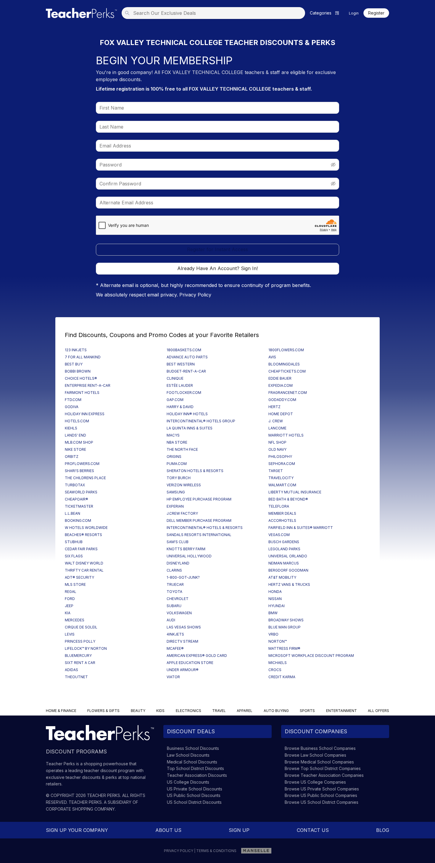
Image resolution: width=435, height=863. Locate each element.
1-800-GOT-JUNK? (183, 577)
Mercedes (74, 620)
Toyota (174, 591)
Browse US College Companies (315, 782)
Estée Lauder (180, 385)
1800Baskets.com (184, 350)
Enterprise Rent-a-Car (87, 385)
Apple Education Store (190, 662)
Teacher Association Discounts (197, 775)
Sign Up (239, 830)
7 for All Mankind (83, 357)
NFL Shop (277, 442)
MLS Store (75, 584)
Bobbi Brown (78, 371)
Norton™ (277, 641)
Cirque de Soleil (81, 627)
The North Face (182, 449)
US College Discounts (188, 782)
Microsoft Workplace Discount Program (311, 655)
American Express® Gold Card (197, 655)
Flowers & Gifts (103, 710)
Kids (160, 710)
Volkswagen (179, 613)
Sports (307, 710)
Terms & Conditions (216, 850)
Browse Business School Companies (320, 748)
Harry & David (180, 407)
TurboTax (75, 485)
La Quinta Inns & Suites (189, 428)
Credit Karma (281, 677)
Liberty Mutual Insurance (294, 492)
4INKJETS (175, 634)
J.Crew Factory (182, 513)
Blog (382, 830)
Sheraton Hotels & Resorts (195, 471)
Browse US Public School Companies (321, 795)
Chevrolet (177, 598)
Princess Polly (80, 641)
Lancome (277, 428)
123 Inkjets (76, 350)
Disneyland (178, 563)
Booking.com (78, 520)
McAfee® (175, 648)
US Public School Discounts (193, 795)
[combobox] (215, 13)
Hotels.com (77, 421)
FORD (70, 598)
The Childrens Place (85, 478)
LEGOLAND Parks (284, 549)
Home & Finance (61, 710)
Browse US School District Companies (321, 802)
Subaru (174, 606)
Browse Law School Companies (315, 755)
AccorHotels (282, 520)
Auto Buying (276, 710)
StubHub (74, 542)
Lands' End (75, 435)
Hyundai (276, 606)
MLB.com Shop (79, 442)
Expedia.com (280, 385)
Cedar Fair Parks (81, 549)
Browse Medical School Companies (319, 761)
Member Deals (282, 513)
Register (376, 13)
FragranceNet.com (287, 392)
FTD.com (73, 399)
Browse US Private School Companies (322, 788)
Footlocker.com (184, 392)
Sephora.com (281, 463)
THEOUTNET (76, 677)
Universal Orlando (287, 556)
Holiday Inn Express (84, 414)
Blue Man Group (284, 627)
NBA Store (177, 442)
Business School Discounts (193, 748)
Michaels (277, 662)
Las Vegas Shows (184, 627)
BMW (273, 613)
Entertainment (341, 710)
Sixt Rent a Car (80, 662)
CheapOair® (76, 499)
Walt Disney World (84, 563)
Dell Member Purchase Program (199, 520)
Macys (173, 435)
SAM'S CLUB (177, 542)
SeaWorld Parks (81, 492)
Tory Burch (179, 478)
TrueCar (175, 584)
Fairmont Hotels (82, 392)
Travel (219, 710)
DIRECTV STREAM (182, 641)
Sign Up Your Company (77, 830)
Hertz (274, 407)
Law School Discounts (188, 755)
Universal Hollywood (189, 556)
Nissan (275, 598)
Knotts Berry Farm (186, 549)
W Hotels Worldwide (86, 527)
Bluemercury (78, 655)
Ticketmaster (79, 506)
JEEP (69, 606)
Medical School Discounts (192, 761)
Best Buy (74, 364)
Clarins (174, 570)
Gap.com (175, 399)
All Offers (378, 710)
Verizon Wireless (184, 485)
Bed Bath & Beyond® (288, 499)
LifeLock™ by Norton (86, 648)
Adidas (71, 670)
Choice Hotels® (81, 378)
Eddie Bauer (279, 378)
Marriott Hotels (286, 435)
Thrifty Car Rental (84, 570)
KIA (67, 613)
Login (354, 13)
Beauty (138, 710)
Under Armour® (183, 670)
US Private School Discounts (194, 788)
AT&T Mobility (282, 577)
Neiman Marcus (283, 563)
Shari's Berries (79, 471)
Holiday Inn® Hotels (187, 414)
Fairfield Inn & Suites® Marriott (300, 527)
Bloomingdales (284, 364)
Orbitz (71, 456)
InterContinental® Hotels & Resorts (205, 527)
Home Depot (280, 414)
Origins (174, 456)
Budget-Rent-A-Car (186, 371)
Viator (173, 677)
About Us (168, 830)
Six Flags (74, 556)
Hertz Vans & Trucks (289, 584)
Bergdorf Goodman (288, 570)
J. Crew (275, 421)
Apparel (244, 710)
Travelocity (281, 478)
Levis (70, 634)
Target (275, 471)
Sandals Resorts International (199, 534)
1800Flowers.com (286, 350)
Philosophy (280, 456)
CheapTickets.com (287, 371)
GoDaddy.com (282, 399)
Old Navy (277, 449)
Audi (171, 620)
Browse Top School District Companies (323, 768)
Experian (175, 506)
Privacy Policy (195, 295)
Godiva (71, 407)
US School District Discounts (194, 802)
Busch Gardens (283, 542)
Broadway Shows (286, 620)
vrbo (273, 634)
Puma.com (177, 463)
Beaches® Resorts (83, 534)
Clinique (175, 378)
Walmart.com (282, 485)
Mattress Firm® (284, 648)
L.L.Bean (72, 513)
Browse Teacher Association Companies (324, 775)
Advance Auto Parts (187, 357)
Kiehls (71, 428)
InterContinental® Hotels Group (201, 421)
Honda (275, 591)
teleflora (278, 506)
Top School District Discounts (195, 768)
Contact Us (313, 830)
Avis (272, 357)
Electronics (188, 710)
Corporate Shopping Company (80, 808)
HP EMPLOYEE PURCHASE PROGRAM (199, 499)
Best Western (181, 364)
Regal (70, 591)
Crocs (274, 670)
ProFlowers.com (82, 463)
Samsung (176, 492)
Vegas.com (279, 534)
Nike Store (75, 449)
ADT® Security (79, 577)
